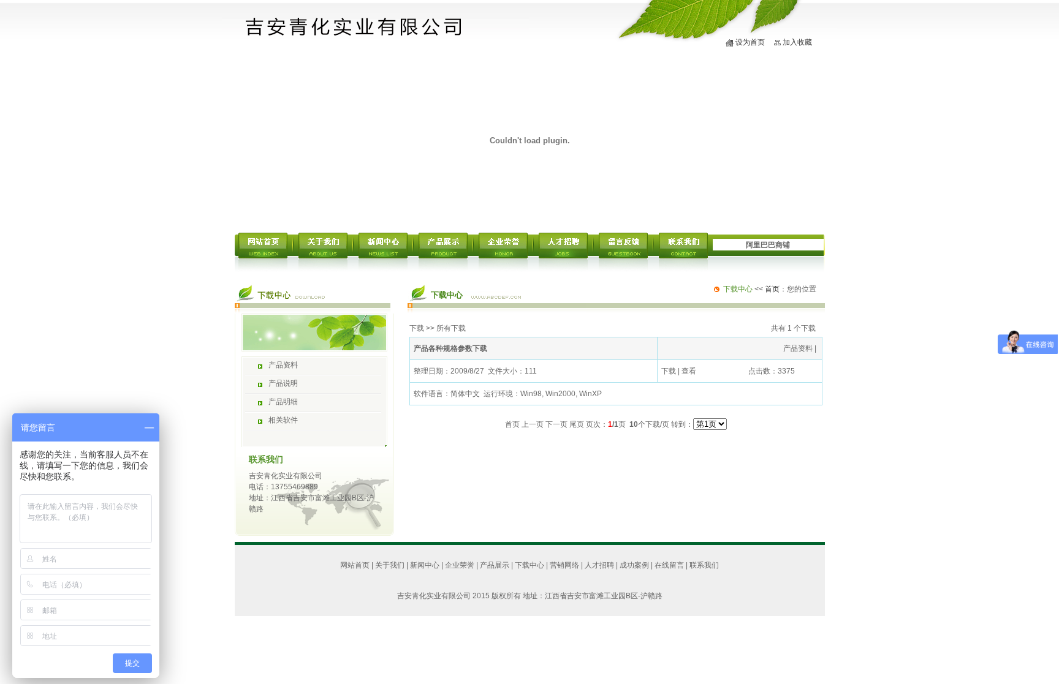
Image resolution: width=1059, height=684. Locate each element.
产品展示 (494, 565)
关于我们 (389, 565)
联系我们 (704, 565)
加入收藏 (797, 42)
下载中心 (529, 565)
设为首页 (750, 42)
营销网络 (564, 565)
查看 (688, 371)
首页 (772, 289)
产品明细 (283, 401)
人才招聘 (599, 565)
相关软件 (283, 420)
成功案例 (634, 565)
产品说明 (283, 383)
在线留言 (669, 565)
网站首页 (355, 565)
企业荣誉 (459, 565)
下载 (416, 328)
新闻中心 (424, 565)
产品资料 (283, 365)
